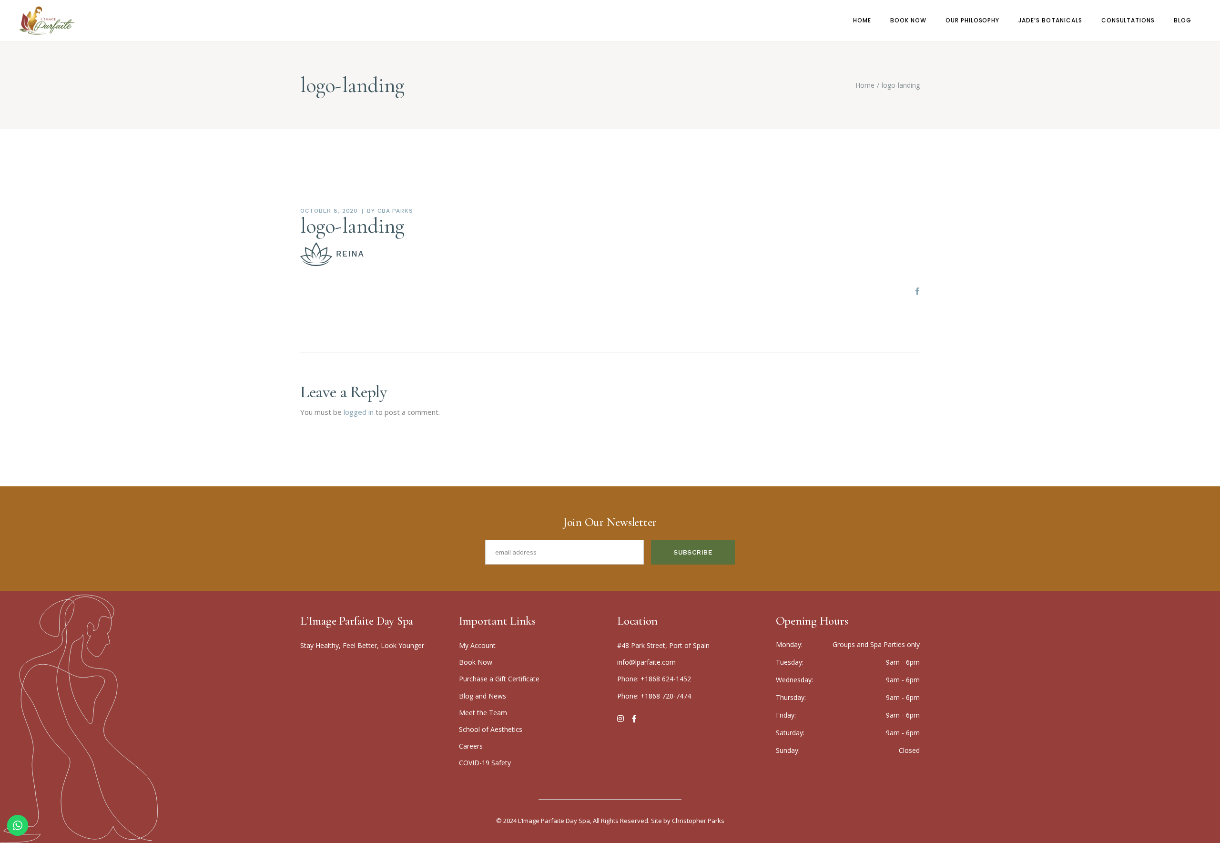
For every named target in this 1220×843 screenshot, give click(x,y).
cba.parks (395, 210)
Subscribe (692, 552)
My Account (477, 645)
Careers (471, 745)
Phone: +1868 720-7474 (654, 695)
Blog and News (482, 695)
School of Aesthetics (490, 729)
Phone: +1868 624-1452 (654, 678)
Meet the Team (483, 712)
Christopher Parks (698, 820)
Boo (475, 662)
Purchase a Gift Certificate (499, 678)
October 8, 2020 (329, 210)
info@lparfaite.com (646, 662)
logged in (359, 412)
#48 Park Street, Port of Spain (663, 645)
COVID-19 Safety (485, 762)
